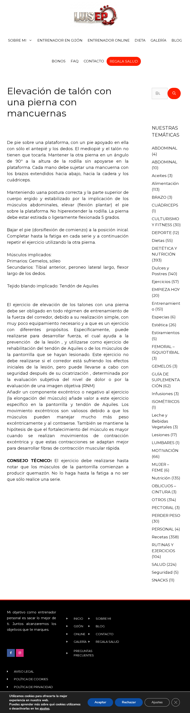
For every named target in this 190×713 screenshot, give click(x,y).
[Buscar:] (160, 93)
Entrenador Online (109, 40)
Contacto (94, 61)
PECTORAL (163, 507)
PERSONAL (163, 529)
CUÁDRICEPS (165, 205)
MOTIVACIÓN (165, 450)
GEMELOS (161, 366)
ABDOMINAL (164, 148)
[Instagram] (20, 653)
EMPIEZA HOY (166, 289)
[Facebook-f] (11, 653)
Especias (160, 317)
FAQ (75, 61)
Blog (176, 40)
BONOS (59, 61)
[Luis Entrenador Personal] (95, 15)
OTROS (159, 499)
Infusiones (162, 393)
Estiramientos (166, 332)
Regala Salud (124, 61)
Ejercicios (161, 281)
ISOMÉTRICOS (166, 401)
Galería (158, 40)
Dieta (140, 40)
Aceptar (100, 702)
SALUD (159, 564)
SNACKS (160, 580)
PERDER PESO (166, 515)
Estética (160, 325)
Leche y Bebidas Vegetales (162, 421)
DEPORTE (162, 232)
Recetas (160, 537)
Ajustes (157, 702)
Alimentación (165, 183)
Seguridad (162, 572)
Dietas (158, 240)
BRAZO (159, 197)
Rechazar (129, 702)
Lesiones (161, 435)
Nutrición (161, 478)
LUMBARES (163, 442)
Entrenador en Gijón (59, 40)
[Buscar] (174, 93)
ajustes (44, 709)
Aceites (159, 175)
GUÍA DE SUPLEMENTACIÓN (166, 380)
